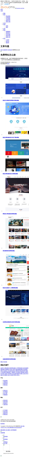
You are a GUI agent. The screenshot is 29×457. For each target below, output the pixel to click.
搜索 (21, 373)
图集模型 (8, 372)
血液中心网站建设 (5, 368)
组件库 (7, 41)
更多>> (18, 375)
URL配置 (18, 372)
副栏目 (13, 370)
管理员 (14, 375)
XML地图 (7, 430)
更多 (4, 38)
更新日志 (5, 390)
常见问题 (8, 34)
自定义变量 (10, 375)
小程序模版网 (13, 430)
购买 (4, 14)
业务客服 (5, 436)
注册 (2, 10)
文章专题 (10, 49)
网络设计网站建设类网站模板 (10, 213)
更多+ (8, 63)
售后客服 (5, 439)
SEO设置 (10, 370)
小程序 (7, 39)
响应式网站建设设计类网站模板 (10, 173)
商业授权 (8, 16)
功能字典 (5, 404)
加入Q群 (5, 393)
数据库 (18, 373)
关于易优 (5, 410)
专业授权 (8, 18)
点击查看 (6, 4)
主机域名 (8, 17)
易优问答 (5, 400)
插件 (7, 27)
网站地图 (3, 430)
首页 (2, 49)
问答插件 (10, 373)
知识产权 (5, 411)
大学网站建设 (19, 368)
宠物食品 (7, 369)
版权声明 (5, 413)
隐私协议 (5, 414)
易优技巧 (8, 32)
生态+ (4, 23)
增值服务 (5, 394)
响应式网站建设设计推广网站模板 (11, 137)
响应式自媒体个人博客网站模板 (10, 287)
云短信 (24, 373)
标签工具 (8, 37)
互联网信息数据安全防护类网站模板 (11, 322)
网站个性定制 (4, 361)
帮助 (4, 30)
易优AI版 (8, 21)
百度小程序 (4, 373)
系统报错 (22, 372)
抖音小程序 (12, 369)
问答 (4, 28)
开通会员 (5, 382)
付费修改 (5, 442)
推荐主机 (5, 384)
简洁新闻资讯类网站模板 (9, 250)
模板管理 (18, 370)
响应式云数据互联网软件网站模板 (11, 100)
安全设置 (14, 373)
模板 (4, 13)
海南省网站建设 (19, 369)
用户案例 (5, 391)
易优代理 (8, 20)
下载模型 (13, 372)
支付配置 (5, 375)
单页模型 (4, 372)
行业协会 (5, 370)
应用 (4, 24)
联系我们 (3, 423)
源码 (7, 25)
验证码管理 (23, 370)
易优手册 (8, 35)
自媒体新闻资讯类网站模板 (9, 359)
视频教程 (8, 31)
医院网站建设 (12, 368)
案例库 (7, 42)
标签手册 (5, 401)
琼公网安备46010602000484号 (15, 427)
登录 (2, 9)
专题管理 (5, 49)
